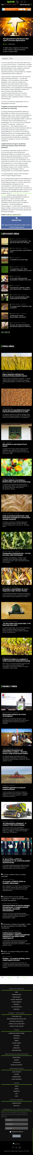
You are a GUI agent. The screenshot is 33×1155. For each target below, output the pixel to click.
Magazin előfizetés (16, 1064)
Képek (16, 1086)
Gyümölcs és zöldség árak (17, 1023)
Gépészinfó (16, 1048)
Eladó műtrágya (16, 1079)
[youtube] (20, 1147)
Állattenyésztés (16, 1006)
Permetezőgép (16, 1076)
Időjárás (16, 1045)
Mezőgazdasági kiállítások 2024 (16, 1018)
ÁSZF (16, 1093)
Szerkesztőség (16, 1103)
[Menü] (21, 1)
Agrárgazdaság (16, 994)
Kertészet (16, 1004)
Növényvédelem (16, 1002)
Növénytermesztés (16, 999)
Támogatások (16, 997)
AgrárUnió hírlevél (17, 1131)
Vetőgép (16, 1074)
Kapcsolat (16, 1105)
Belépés (16, 1060)
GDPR (16, 1096)
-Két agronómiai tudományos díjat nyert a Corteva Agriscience (16, 223)
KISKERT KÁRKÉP (16, 1043)
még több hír (5, 332)
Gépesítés (16, 1009)
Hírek (5, 44)
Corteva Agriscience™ (13, 214)
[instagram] (16, 1147)
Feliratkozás (16, 1136)
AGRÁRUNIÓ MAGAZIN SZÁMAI (16, 1033)
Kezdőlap (5, 58)
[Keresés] (24, 1)
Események (16, 1091)
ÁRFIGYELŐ (16, 1038)
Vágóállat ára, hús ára (16, 1026)
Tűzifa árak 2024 (16, 1016)
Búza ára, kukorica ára (16, 1021)
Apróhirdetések (16, 1050)
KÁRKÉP (17, 1040)
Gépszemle (16, 1035)
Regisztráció (16, 1057)
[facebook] (13, 1147)
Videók (16, 1088)
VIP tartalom (16, 1062)
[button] (17, 1)
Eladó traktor (16, 1072)
